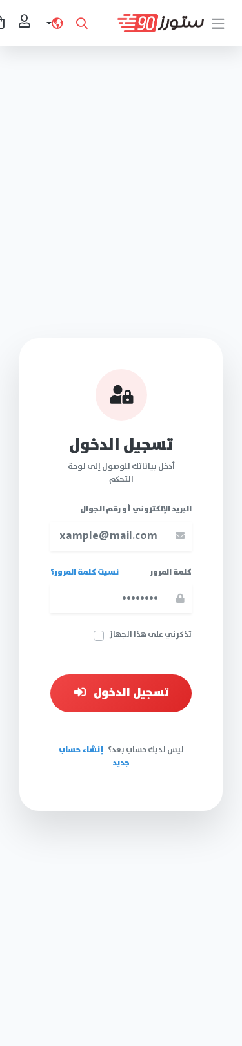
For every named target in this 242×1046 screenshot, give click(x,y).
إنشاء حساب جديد (94, 756)
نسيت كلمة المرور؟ (84, 572)
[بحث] (82, 23)
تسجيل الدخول (129, 693)
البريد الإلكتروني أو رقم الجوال (136, 509)
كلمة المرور (171, 572)
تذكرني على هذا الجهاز (150, 635)
